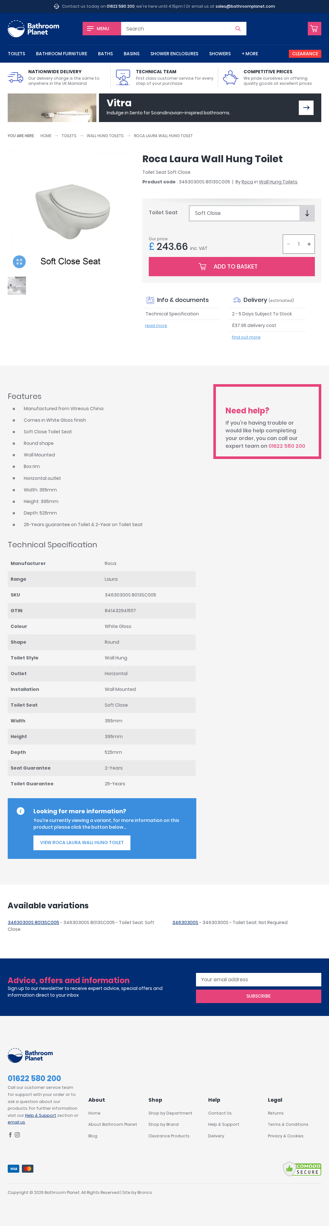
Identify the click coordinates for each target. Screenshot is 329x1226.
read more (156, 325)
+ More (250, 53)
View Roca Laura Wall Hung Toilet (82, 842)
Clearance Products (169, 1136)
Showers (220, 53)
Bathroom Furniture (61, 53)
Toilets (16, 53)
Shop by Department (170, 1113)
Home (45, 135)
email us (16, 1122)
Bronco (145, 1192)
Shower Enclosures (174, 53)
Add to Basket (236, 266)
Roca (247, 182)
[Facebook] (10, 1136)
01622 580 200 (121, 6)
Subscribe (258, 996)
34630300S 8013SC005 (33, 922)
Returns (276, 1113)
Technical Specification (172, 314)
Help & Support (40, 1115)
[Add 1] (309, 244)
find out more (246, 337)
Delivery (216, 1136)
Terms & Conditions (288, 1124)
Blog (92, 1136)
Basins (131, 53)
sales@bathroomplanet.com (245, 6)
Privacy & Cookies (286, 1136)
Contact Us (220, 1113)
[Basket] (314, 28)
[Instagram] (17, 1136)
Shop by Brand (163, 1124)
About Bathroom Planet (112, 1124)
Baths (105, 53)
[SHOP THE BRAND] (306, 108)
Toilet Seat (163, 212)
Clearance (305, 53)
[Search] (238, 28)
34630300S (185, 922)
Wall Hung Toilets (105, 135)
